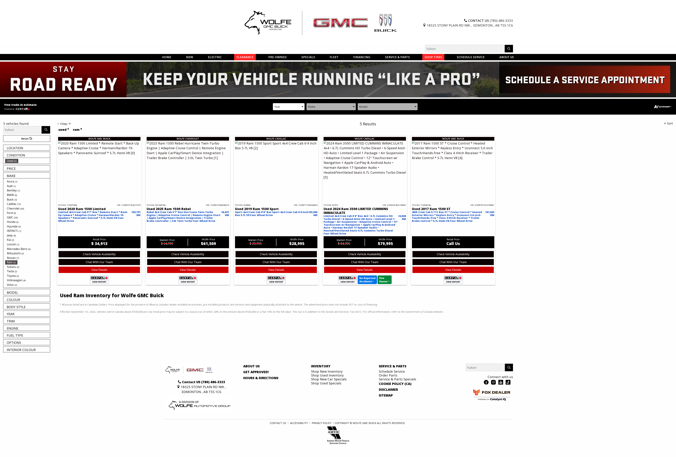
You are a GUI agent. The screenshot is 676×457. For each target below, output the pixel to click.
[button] (167, 57)
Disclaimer (388, 389)
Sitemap (386, 395)
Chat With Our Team (99, 262)
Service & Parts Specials (397, 379)
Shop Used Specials (326, 383)
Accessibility (299, 423)
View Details (99, 270)
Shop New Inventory (327, 371)
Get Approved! (256, 372)
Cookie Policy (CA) (395, 383)
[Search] (509, 48)
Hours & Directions (260, 378)
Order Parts (388, 375)
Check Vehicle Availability (99, 254)
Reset (25, 138)
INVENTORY (320, 366)
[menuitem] (27, 161)
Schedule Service (392, 371)
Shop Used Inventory (327, 375)
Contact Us (278, 423)
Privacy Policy (321, 423)
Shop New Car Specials (329, 379)
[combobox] (288, 106)
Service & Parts (392, 366)
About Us (251, 366)
